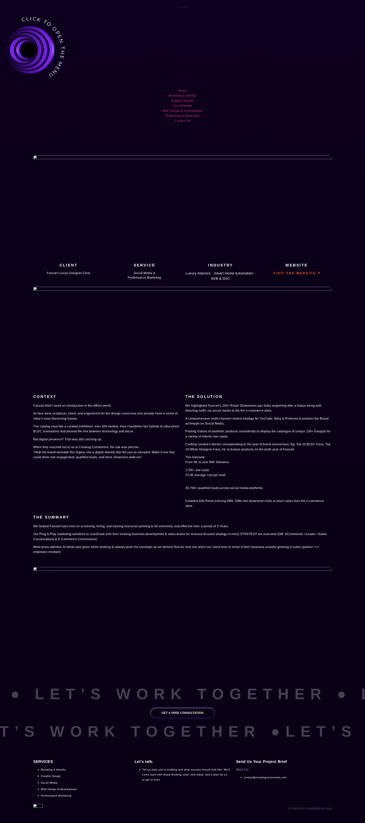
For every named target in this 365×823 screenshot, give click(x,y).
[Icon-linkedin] (256, 787)
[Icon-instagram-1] (241, 787)
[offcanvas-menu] (33, 80)
